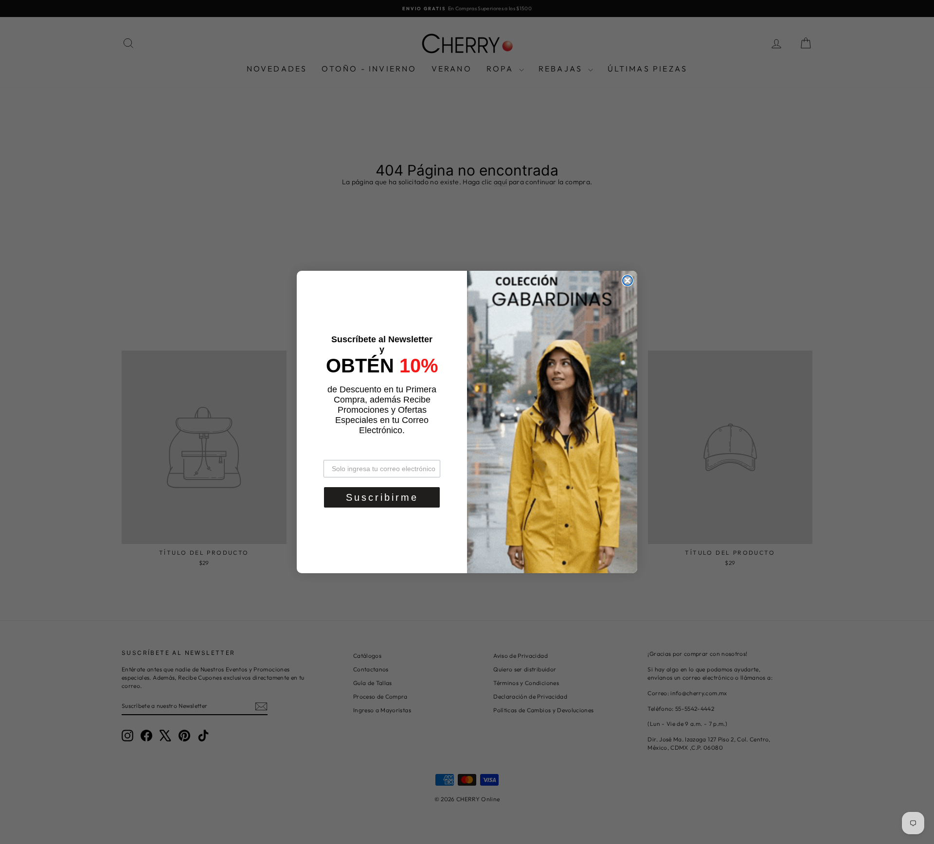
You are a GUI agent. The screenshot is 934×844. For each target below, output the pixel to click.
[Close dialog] (627, 280)
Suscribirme (382, 497)
